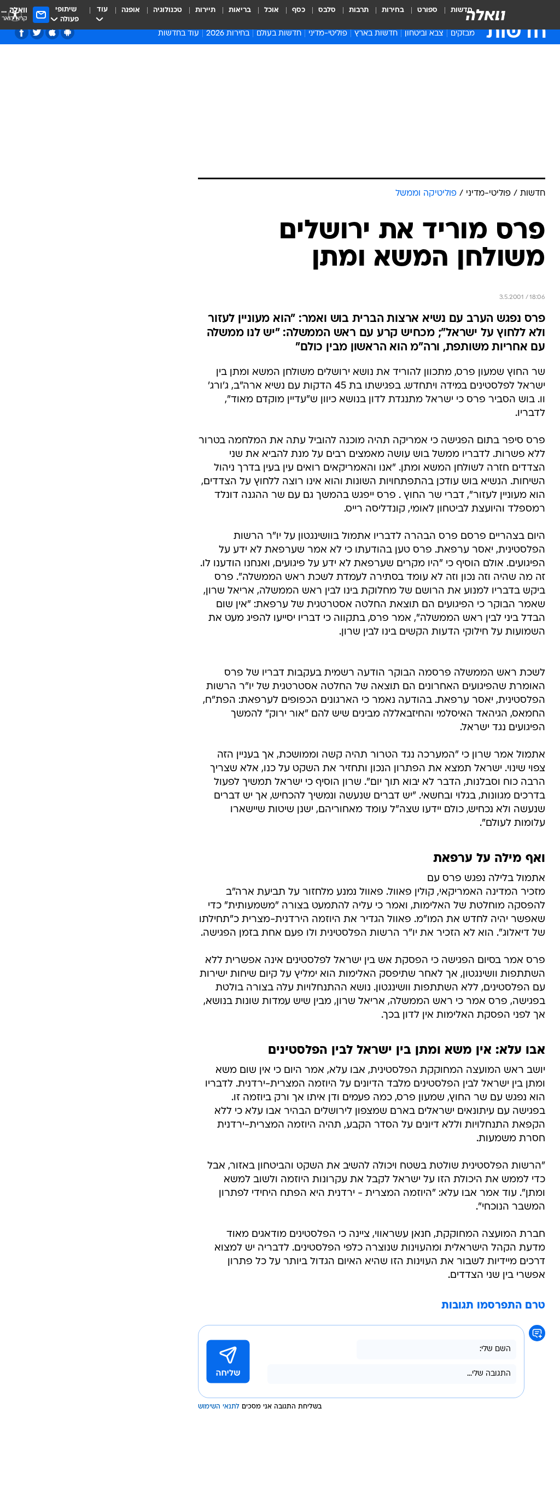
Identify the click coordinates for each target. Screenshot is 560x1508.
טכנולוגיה (167, 10)
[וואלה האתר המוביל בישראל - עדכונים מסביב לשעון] (485, 14)
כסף (298, 10)
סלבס (327, 10)
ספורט (427, 10)
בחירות (393, 10)
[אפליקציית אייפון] (52, 32)
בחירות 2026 (227, 33)
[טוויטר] (37, 32)
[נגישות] (15, 14)
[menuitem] (421, 15)
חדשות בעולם (278, 33)
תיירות (205, 10)
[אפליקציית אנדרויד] (67, 32)
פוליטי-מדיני (327, 33)
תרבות (359, 10)
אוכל (271, 10)
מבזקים (463, 33)
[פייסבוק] (21, 32)
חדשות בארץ (376, 33)
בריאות (240, 10)
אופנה (130, 10)
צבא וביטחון (424, 33)
